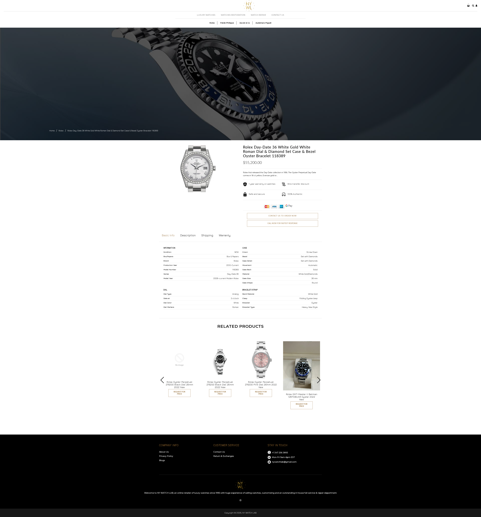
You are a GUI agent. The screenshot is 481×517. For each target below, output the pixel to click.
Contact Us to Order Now (282, 216)
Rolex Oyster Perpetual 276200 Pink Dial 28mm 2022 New (261, 385)
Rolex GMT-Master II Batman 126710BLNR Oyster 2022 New (301, 397)
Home (52, 130)
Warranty (224, 235)
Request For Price (179, 393)
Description (188, 235)
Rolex (61, 130)
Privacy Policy (166, 456)
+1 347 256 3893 (279, 452)
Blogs (162, 460)
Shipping (207, 235)
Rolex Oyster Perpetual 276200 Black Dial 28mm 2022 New (179, 385)
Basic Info (168, 235)
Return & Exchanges (223, 456)
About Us (164, 452)
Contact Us (219, 452)
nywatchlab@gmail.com (284, 462)
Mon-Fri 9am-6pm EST (283, 457)
